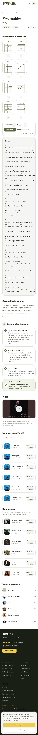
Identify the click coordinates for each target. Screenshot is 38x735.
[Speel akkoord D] (8, 97)
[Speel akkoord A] (8, 56)
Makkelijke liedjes (8, 672)
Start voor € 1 (9, 651)
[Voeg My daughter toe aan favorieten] (24, 27)
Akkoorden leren (26, 669)
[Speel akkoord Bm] (8, 76)
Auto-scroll (9, 130)
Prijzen (4, 687)
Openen (10, 343)
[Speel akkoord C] (21, 76)
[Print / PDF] (34, 27)
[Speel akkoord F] (21, 97)
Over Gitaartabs (7, 691)
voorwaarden (9, 425)
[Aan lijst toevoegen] (29, 27)
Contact (4, 701)
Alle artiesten (6, 675)
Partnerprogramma (8, 694)
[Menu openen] (34, 3)
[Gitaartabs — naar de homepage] (9, 3)
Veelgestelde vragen (9, 697)
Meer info (15, 721)
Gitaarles (24, 665)
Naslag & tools (25, 675)
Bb (22, 289)
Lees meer (5, 317)
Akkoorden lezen (8, 33)
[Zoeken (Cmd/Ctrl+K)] (29, 3)
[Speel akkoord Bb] (21, 56)
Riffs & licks (24, 672)
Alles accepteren (19, 725)
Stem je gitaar (29, 133)
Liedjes (4, 13)
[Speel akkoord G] (21, 117)
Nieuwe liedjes (7, 669)
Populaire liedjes (7, 665)
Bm (6, 150)
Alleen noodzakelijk (19, 730)
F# (19, 150)
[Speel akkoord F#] (8, 117)
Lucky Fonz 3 (13, 13)
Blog (22, 679)
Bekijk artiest (9, 438)
